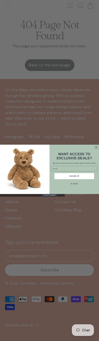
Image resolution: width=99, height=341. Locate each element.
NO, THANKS (74, 183)
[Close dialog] (96, 147)
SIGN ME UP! (74, 176)
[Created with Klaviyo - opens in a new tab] (49, 195)
